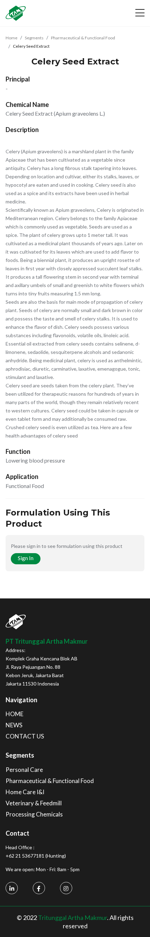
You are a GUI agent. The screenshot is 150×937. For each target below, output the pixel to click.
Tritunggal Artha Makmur (72, 917)
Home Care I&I (25, 792)
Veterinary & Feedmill (34, 803)
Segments (34, 37)
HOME (14, 714)
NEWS (14, 725)
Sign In (25, 558)
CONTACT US (25, 736)
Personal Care (24, 769)
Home (11, 37)
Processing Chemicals (34, 814)
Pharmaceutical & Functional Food (83, 37)
